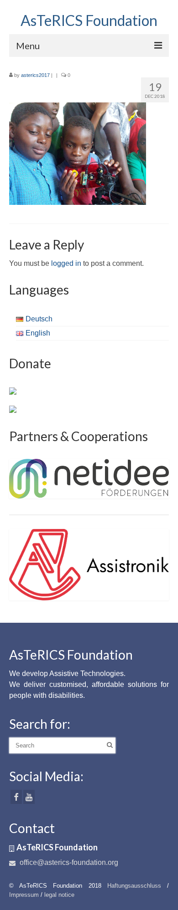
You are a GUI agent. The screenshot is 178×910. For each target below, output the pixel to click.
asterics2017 (35, 75)
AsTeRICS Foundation (89, 20)
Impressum (24, 894)
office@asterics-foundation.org (68, 862)
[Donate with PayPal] (12, 390)
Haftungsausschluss (134, 885)
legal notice (59, 894)
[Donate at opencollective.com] (12, 408)
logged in (66, 263)
